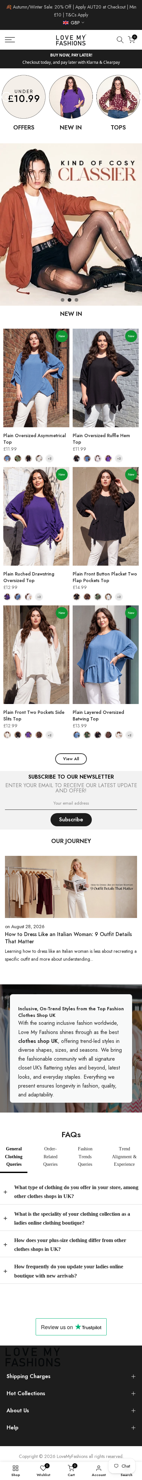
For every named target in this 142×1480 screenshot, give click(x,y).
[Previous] (7, 89)
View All (71, 751)
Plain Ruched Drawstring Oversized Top (28, 569)
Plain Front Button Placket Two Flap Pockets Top (105, 569)
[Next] (135, 89)
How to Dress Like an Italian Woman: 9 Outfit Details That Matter (68, 930)
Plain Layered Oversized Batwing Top (98, 707)
